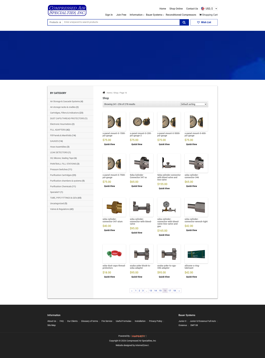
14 (155, 290)
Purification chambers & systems (65, 181)
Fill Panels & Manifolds (60, 135)
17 (170, 290)
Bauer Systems (154, 14)
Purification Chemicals (60, 186)
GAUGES (54, 141)
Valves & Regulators (59, 209)
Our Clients (72, 321)
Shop (116, 93)
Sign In (109, 14)
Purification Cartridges (61, 175)
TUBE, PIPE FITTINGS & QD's (63, 198)
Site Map (51, 325)
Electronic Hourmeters (60, 124)
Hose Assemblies (58, 147)
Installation (140, 321)
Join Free (121, 14)
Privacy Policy (155, 321)
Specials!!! (55, 192)
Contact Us (192, 8)
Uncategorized (57, 203)
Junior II (182, 321)
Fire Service (107, 321)
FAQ (62, 321)
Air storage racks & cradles (62, 107)
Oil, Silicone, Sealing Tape (62, 158)
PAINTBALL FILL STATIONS (63, 164)
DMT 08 (194, 325)
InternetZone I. (142, 345)
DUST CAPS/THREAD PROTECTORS (67, 118)
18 (174, 290)
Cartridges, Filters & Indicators (64, 113)
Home (162, 8)
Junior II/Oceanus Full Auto (203, 321)
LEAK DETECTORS (59, 152)
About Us (51, 321)
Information (136, 14)
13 (151, 290)
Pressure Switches (59, 169)
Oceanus (183, 325)
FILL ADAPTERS (57, 130)
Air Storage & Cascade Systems (65, 101)
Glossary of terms (89, 321)
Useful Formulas (123, 321)
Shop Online (176, 8)
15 (160, 290)
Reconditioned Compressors (181, 14)
